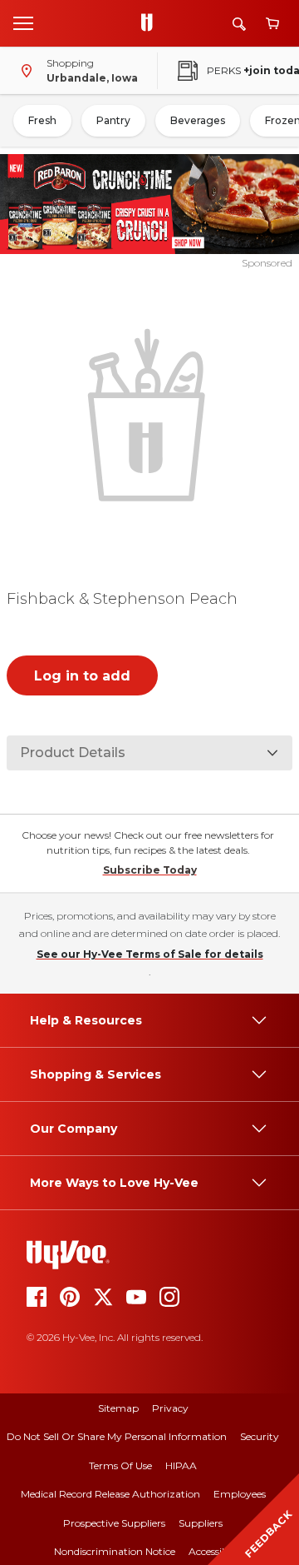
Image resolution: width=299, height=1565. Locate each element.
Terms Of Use (120, 1465)
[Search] (239, 23)
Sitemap (118, 1408)
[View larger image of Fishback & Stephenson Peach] (149, 413)
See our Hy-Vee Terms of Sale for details (150, 954)
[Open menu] (23, 22)
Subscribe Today (150, 870)
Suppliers (201, 1523)
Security (259, 1436)
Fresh (42, 120)
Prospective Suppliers (114, 1523)
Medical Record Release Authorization (110, 1494)
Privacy (170, 1408)
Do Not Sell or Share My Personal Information (117, 1436)
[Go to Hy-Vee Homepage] (151, 23)
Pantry (113, 120)
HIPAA (181, 1465)
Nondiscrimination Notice (114, 1551)
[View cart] (272, 23)
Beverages (197, 120)
